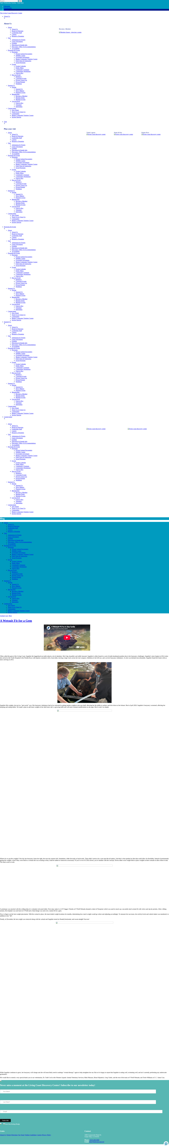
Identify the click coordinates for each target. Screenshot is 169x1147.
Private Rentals (20, 82)
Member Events (20, 99)
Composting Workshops (23, 71)
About (10, 27)
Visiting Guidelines (30, 1135)
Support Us (11, 85)
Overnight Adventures (22, 57)
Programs (15, 52)
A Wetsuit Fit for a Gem (16, 620)
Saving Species (16, 117)
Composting (15, 113)
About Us (7, 16)
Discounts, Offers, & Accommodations (24, 47)
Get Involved (16, 101)
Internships (19, 106)
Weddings (19, 84)
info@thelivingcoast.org (96, 1142)
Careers (14, 34)
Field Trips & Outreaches (23, 61)
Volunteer (19, 105)
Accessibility (16, 48)
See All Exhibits (128, 139)
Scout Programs (20, 62)
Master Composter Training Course (26, 59)
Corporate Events (21, 78)
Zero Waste (15, 110)
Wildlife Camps (20, 55)
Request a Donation (18, 36)
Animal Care (4, 616)
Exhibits (14, 43)
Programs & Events (14, 50)
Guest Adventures (17, 41)
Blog (10, 616)
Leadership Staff (17, 33)
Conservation (12, 108)
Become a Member (21, 96)
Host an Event (16, 75)
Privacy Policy (46, 1135)
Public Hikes (20, 68)
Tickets (8, 1135)
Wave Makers (20, 91)
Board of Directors (17, 31)
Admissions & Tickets (18, 40)
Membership (8, 8)
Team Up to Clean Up (18, 112)
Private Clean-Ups (21, 80)
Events (14, 64)
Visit (9, 38)
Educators (7, 6)
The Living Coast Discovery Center (11, 13)
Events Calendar (21, 66)
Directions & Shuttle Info (19, 45)
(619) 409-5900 (94, 1140)
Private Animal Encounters (24, 54)
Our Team (21, 1135)
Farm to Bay (19, 73)
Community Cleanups (22, 69)
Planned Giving (20, 92)
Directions (14, 1135)
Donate (6, 10)
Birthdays (19, 77)
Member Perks (20, 98)
